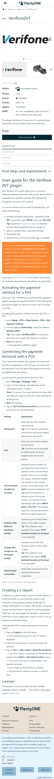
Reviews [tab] (6, 163)
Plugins (10, 9)
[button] (23, 59)
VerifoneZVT (32, 9)
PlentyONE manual (28, 223)
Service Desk (34, 724)
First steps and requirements (24, 171)
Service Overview (37, 727)
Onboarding (34, 730)
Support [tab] (6, 157)
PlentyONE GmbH (29, 88)
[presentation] (4, 39)
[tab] (27, 172)
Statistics (11, 760)
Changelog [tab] (8, 151)
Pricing (5, 730)
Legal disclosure (44, 777)
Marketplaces (8, 727)
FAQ (31, 720)
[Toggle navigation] (5, 3)
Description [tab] (8, 146)
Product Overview (10, 720)
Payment (20, 9)
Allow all (45, 769)
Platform (6, 724)
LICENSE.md (13, 693)
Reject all (27, 769)
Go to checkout (25, 137)
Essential (11, 756)
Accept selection (9, 771)
